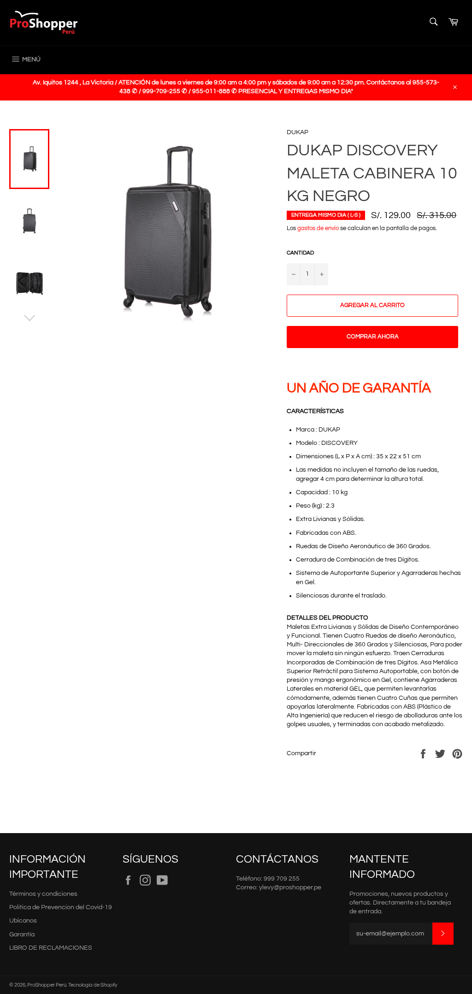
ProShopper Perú (46, 985)
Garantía (22, 934)
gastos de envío (318, 228)
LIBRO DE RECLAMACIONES (50, 948)
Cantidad (300, 253)
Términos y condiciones (43, 894)
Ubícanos (23, 920)
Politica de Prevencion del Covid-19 (60, 907)
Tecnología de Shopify (92, 985)
